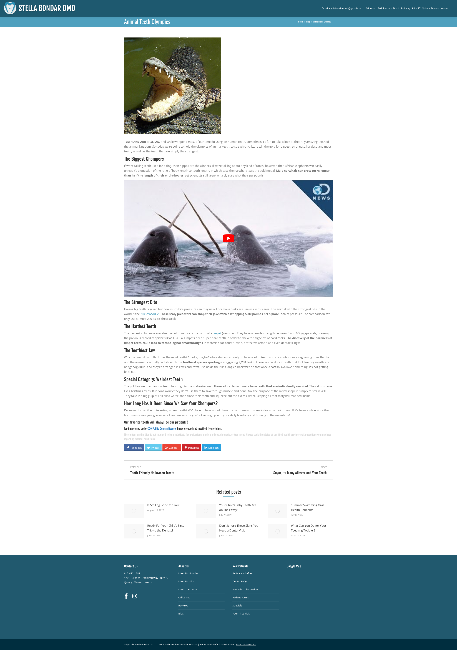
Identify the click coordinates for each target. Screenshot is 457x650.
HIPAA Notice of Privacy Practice (217, 644)
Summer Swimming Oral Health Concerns (307, 507)
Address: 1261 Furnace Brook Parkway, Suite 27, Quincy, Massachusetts (407, 8)
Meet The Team (187, 589)
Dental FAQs (239, 581)
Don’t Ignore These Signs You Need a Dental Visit (238, 528)
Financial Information (245, 589)
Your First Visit (241, 613)
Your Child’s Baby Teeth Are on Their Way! (237, 507)
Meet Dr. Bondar (188, 573)
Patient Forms (240, 597)
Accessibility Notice (246, 644)
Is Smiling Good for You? (163, 505)
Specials (237, 605)
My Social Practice (187, 644)
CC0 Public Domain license (161, 428)
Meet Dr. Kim (186, 581)
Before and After (242, 573)
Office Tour (185, 597)
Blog (181, 613)
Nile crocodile (149, 314)
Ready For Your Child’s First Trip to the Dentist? (165, 528)
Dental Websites (166, 644)
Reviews (183, 605)
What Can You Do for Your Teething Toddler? (308, 528)
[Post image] (134, 511)
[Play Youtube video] (228, 238)
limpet (217, 333)
